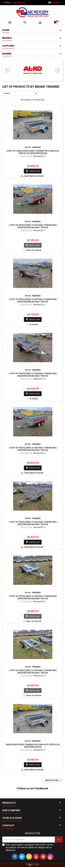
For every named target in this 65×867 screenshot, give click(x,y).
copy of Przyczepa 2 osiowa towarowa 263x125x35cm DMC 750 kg (33, 226)
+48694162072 (18, 2)
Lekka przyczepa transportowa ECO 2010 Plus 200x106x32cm (33, 745)
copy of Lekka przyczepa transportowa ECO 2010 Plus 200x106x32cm (32, 152)
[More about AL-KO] (32, 70)
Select (21, 93)
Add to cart (33, 171)
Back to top (53, 780)
